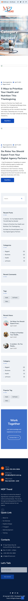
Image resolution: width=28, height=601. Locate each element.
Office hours (8, 479)
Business (9, 147)
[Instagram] (15, 593)
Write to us (8, 473)
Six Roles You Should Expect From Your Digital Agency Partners (14, 155)
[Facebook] (10, 593)
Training (5, 533)
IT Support (6, 527)
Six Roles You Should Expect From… (17, 322)
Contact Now (13, 437)
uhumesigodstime (7, 82)
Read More (7, 120)
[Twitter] (12, 593)
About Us (5, 518)
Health (8, 84)
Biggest (5, 84)
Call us (7, 467)
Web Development (8, 530)
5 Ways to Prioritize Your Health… (16, 334)
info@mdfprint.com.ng (13, 475)
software (14, 147)
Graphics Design (7, 524)
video (6, 301)
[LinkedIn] (17, 593)
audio (6, 297)
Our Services (6, 521)
